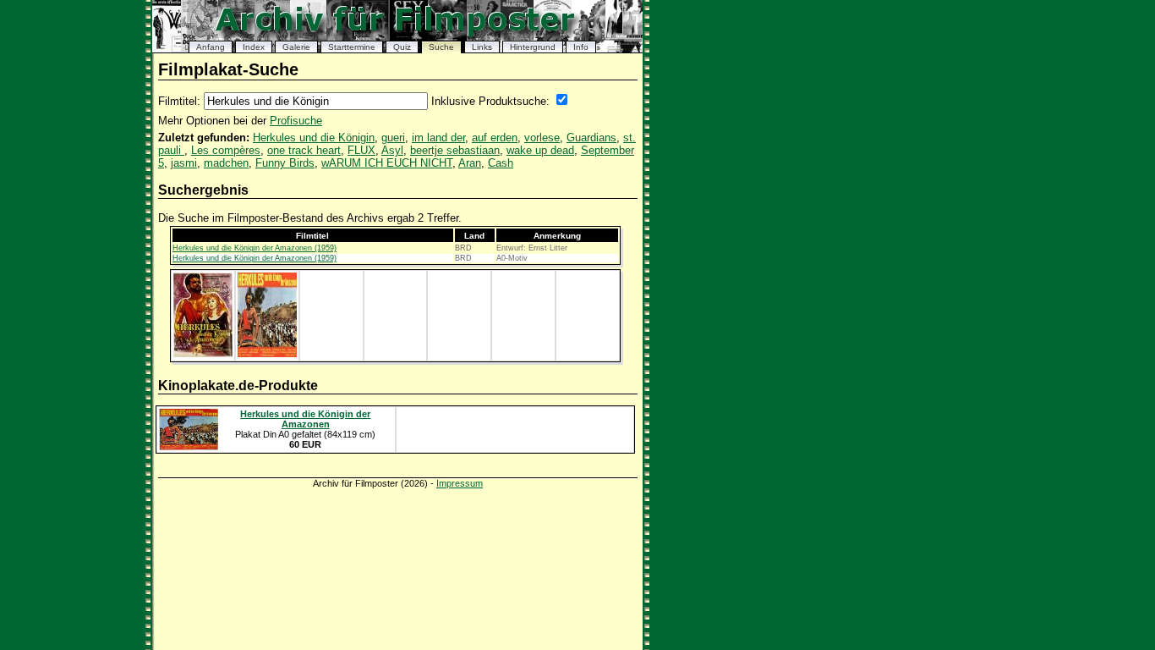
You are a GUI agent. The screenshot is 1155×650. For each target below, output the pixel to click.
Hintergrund (533, 47)
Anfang (210, 47)
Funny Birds (285, 163)
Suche (441, 47)
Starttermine (351, 47)
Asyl (392, 150)
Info (580, 47)
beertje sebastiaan (455, 150)
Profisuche (296, 120)
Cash (500, 163)
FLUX (361, 150)
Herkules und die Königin (314, 137)
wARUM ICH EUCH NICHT (386, 163)
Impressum (459, 483)
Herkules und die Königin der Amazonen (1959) (254, 248)
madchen (226, 163)
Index (254, 47)
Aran (469, 163)
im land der (438, 137)
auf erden (494, 137)
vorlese (542, 137)
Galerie (296, 47)
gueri (393, 137)
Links (482, 47)
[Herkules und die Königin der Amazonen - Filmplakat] (203, 354)
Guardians (591, 137)
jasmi (184, 163)
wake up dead (540, 150)
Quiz (402, 47)
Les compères (225, 150)
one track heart (304, 150)
